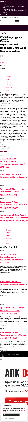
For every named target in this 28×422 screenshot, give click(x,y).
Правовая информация (10, 9)
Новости (16, 33)
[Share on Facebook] (15, 71)
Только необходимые (9, 418)
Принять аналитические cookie (11, 414)
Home (4, 5)
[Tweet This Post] (15, 72)
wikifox (2, 62)
